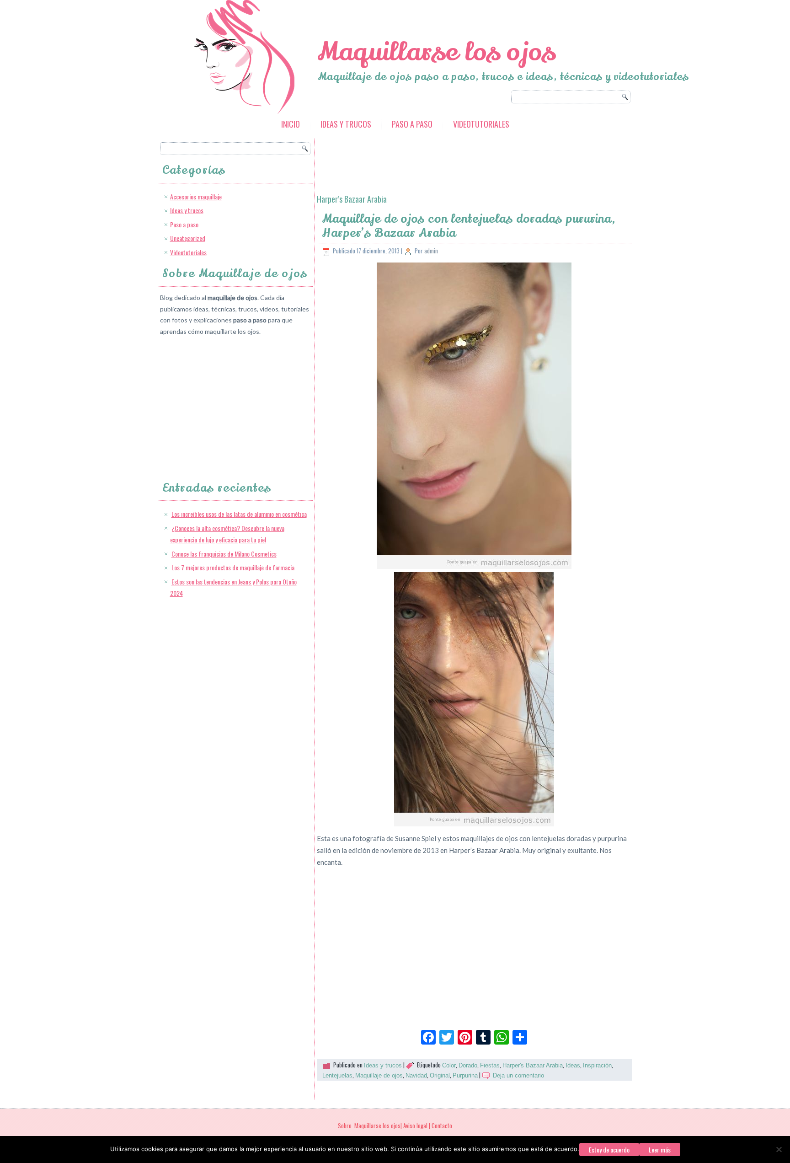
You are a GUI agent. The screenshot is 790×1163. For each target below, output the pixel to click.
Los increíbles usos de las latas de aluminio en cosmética (239, 514)
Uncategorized (187, 238)
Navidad (416, 1075)
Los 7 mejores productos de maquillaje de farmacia (232, 567)
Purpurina (465, 1075)
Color (449, 1065)
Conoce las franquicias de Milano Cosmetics (224, 553)
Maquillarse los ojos (436, 52)
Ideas (573, 1065)
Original (440, 1075)
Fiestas (490, 1065)
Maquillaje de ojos (379, 1075)
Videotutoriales (481, 124)
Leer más (660, 1149)
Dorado (468, 1065)
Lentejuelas (337, 1075)
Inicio (290, 124)
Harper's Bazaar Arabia (532, 1065)
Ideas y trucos (345, 124)
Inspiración (597, 1065)
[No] (778, 1149)
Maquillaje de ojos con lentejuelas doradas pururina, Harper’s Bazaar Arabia (469, 226)
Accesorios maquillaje (196, 196)
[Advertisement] (228, 400)
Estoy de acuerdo (609, 1149)
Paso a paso (412, 124)
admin (431, 250)
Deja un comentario (518, 1075)
